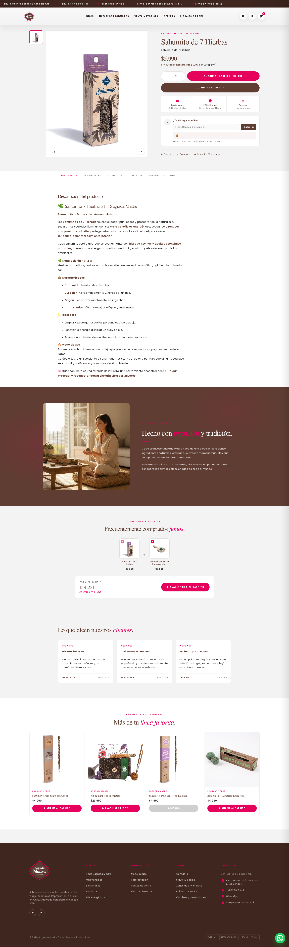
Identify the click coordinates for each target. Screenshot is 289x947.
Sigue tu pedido (185, 879)
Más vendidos (94, 879)
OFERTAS (169, 16)
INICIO (89, 16)
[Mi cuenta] (252, 16)
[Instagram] (32, 912)
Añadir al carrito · (223, 76)
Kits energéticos (95, 897)
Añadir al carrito (58, 808)
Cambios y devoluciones (191, 897)
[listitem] (36, 37)
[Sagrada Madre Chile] (39, 872)
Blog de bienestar (141, 891)
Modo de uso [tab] (116, 175)
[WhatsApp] (41, 912)
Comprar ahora (209, 87)
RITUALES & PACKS (192, 16)
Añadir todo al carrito (187, 587)
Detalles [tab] (137, 175)
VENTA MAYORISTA (146, 16)
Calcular (249, 127)
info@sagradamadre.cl (240, 902)
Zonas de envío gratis (189, 885)
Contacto (182, 874)
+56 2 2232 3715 (235, 890)
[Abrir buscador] (243, 16)
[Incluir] (152, 541)
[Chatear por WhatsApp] (280, 938)
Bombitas (91, 891)
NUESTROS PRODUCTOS (114, 16)
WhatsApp (232, 896)
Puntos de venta (141, 885)
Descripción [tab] (69, 175)
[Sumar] (181, 76)
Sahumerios (93, 885)
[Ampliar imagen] (141, 151)
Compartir (185, 154)
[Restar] (165, 76)
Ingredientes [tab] (92, 175)
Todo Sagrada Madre (98, 874)
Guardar (168, 154)
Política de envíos (187, 891)
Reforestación (139, 879)
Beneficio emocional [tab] (163, 175)
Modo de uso (139, 874)
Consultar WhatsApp (208, 154)
